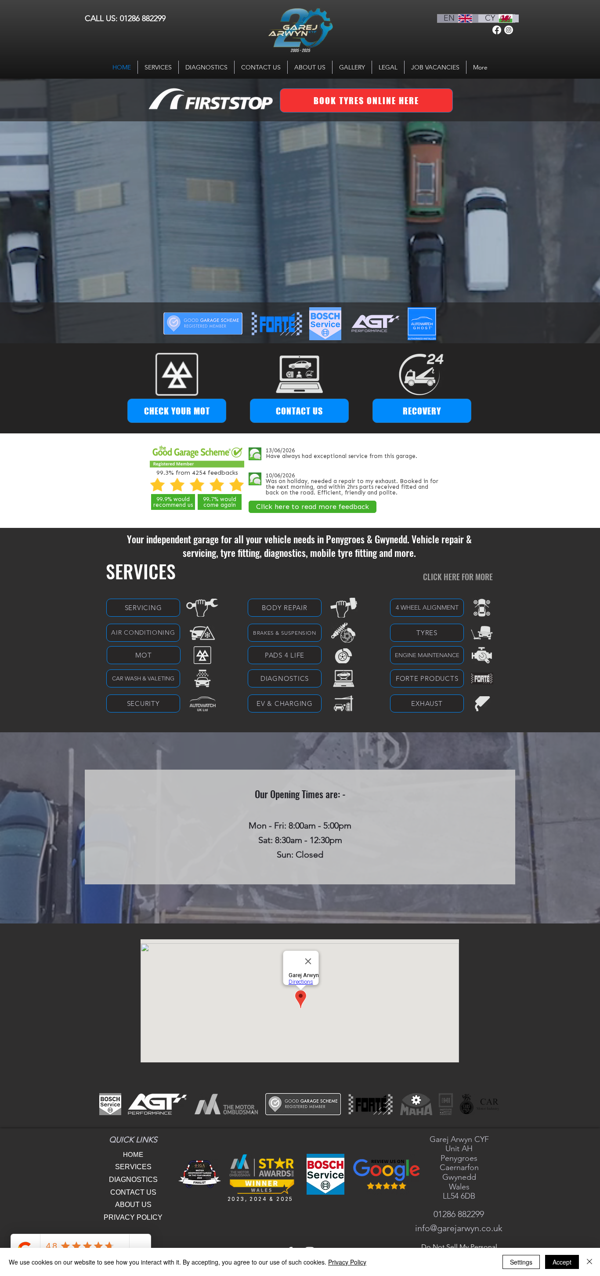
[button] (276, 324)
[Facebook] (496, 29)
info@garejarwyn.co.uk (458, 1228)
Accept (562, 1262)
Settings (521, 1262)
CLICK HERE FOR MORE (458, 576)
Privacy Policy (347, 1262)
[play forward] (488, 1104)
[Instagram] (508, 29)
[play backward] (110, 1104)
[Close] (589, 1262)
